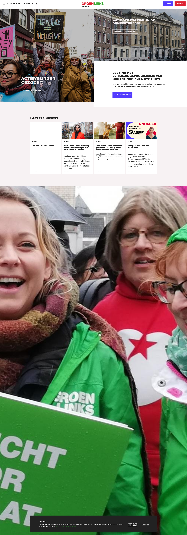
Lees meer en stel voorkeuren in (66, 526)
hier (118, 84)
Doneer (168, 3)
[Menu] (3, 3)
